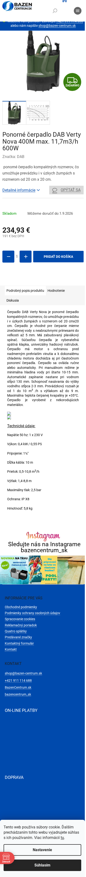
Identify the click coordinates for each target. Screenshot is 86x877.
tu (62, 837)
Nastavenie (42, 850)
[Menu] (77, 11)
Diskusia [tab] (12, 300)
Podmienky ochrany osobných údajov (32, 613)
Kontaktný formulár (19, 643)
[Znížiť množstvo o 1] (8, 257)
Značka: (13, 156)
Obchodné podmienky (21, 607)
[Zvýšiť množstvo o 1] (26, 257)
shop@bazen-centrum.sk (57, 26)
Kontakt (11, 649)
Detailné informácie (18, 190)
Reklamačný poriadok (21, 625)
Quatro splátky (16, 631)
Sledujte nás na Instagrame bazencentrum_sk (44, 547)
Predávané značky (18, 637)
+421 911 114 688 (18, 680)
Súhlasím (42, 865)
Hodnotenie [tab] (56, 290)
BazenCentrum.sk (18, 687)
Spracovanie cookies (20, 619)
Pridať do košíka (58, 257)
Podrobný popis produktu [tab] (25, 290)
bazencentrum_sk (18, 694)
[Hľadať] (55, 11)
